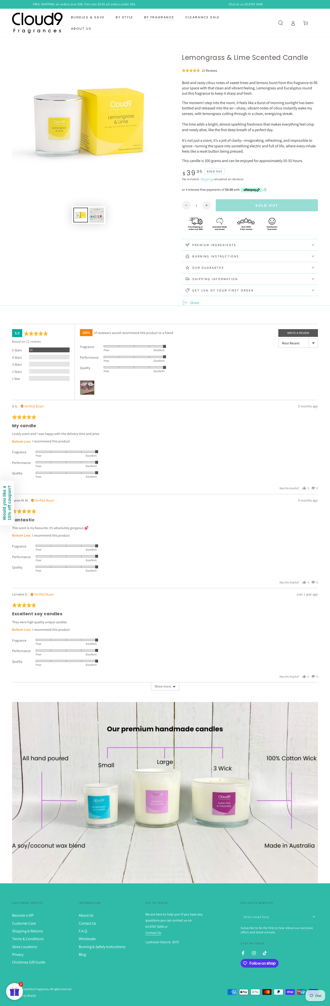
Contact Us (87, 923)
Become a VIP (23, 915)
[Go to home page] (37, 23)
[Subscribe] (315, 916)
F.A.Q (83, 931)
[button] (280, 23)
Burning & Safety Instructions (102, 946)
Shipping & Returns (27, 931)
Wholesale (87, 938)
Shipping (207, 179)
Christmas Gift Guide (28, 962)
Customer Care (24, 923)
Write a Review (298, 333)
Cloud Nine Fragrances (35, 989)
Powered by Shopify (24, 995)
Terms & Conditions (28, 938)
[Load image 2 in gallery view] (96, 215)
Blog (82, 954)
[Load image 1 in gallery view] (80, 215)
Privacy (17, 954)
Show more (163, 686)
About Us (86, 915)
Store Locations (24, 946)
